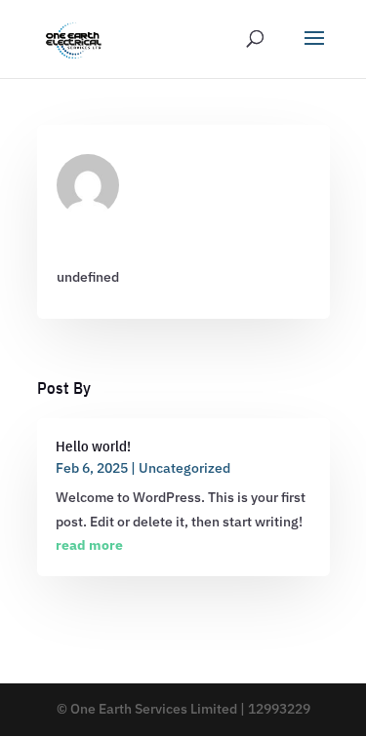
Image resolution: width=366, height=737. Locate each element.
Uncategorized (184, 468)
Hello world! (93, 446)
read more (89, 545)
